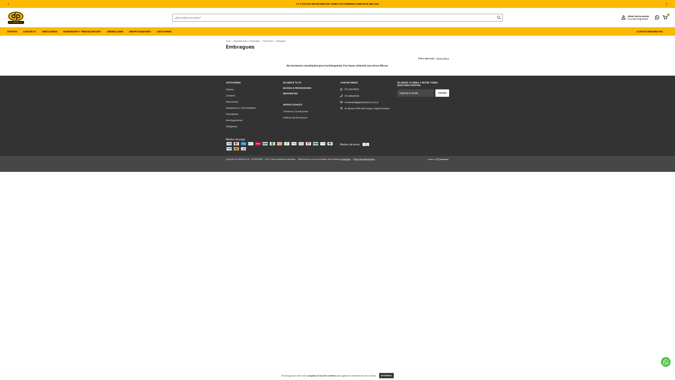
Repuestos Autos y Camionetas (246, 41)
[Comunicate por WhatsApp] (657, 18)
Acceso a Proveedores (297, 88)
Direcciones (49, 31)
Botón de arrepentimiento (364, 159)
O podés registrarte (638, 19)
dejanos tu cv (292, 82)
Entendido (386, 376)
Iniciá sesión (642, 16)
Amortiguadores (140, 31)
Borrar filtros (442, 58)
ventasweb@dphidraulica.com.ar (361, 102)
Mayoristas (290, 93)
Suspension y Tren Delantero (82, 31)
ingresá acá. (345, 159)
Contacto (29, 31)
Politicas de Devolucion (295, 117)
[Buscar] (499, 17)
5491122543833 (349, 89)
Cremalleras (115, 31)
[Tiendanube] (438, 159)
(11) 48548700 (351, 96)
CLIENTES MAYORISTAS (650, 31)
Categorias (164, 31)
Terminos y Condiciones (295, 111)
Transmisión (268, 41)
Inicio (228, 41)
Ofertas (12, 31)
